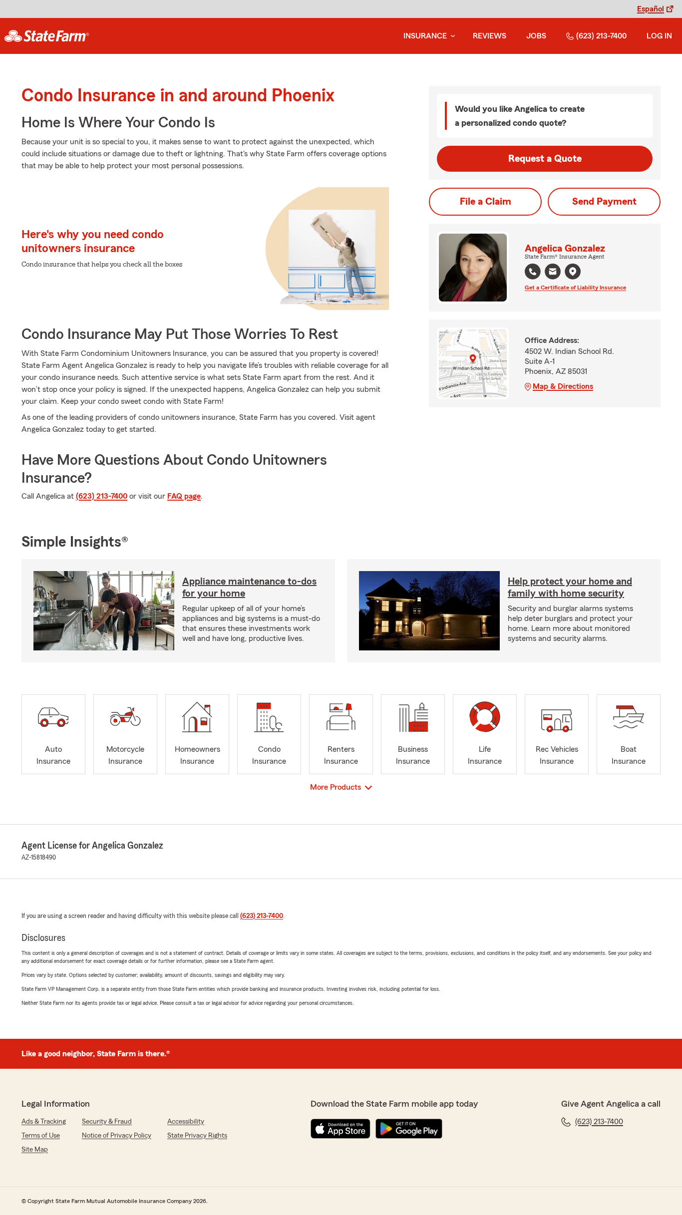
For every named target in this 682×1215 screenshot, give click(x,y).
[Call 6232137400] (533, 272)
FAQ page (184, 496)
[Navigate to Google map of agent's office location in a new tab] (573, 272)
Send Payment (604, 202)
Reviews (489, 36)
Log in (659, 36)
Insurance (425, 36)
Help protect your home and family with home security (570, 588)
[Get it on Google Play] (408, 1129)
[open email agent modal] (553, 273)
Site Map (34, 1149)
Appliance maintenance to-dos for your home (249, 588)
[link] (46, 36)
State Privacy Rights (197, 1135)
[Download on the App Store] (340, 1129)
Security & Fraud (107, 1121)
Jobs (536, 36)
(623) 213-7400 (601, 36)
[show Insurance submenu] (451, 36)
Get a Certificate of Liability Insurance (575, 288)
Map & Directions (563, 386)
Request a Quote (545, 159)
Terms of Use (40, 1135)
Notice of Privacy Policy (116, 1135)
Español (650, 9)
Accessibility (185, 1121)
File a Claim (485, 202)
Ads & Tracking (43, 1121)
